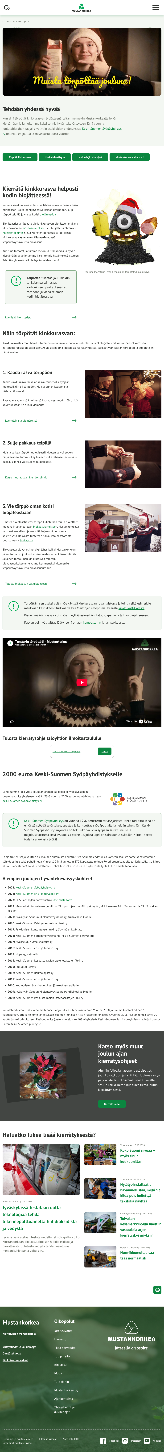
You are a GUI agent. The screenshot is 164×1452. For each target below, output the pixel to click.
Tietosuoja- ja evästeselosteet (18, 1438)
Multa (58, 1373)
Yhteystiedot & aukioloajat (19, 1347)
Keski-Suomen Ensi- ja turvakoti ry (37, 894)
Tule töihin (61, 1382)
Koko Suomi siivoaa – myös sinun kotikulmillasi (137, 1156)
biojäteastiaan (48, 214)
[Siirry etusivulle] (81, 7)
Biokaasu (60, 1365)
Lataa (105, 751)
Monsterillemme (13, 232)
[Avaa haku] (7, 7)
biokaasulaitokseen (34, 228)
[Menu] (155, 7)
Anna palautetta (71, 1438)
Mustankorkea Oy (66, 1390)
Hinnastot (61, 1339)
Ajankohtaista (63, 1399)
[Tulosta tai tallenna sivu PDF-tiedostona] (157, 1290)
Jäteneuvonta (63, 1331)
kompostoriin (92, 622)
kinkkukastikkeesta (131, 608)
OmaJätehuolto (12, 1353)
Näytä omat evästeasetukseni (17, 1442)
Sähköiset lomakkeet (15, 1360)
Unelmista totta (62, 900)
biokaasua (26, 540)
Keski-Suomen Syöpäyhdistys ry (22, 801)
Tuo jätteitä (62, 1356)
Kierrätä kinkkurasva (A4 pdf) (67, 751)
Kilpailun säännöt (48, 1438)
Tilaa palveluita (65, 1348)
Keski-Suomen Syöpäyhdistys (44, 821)
